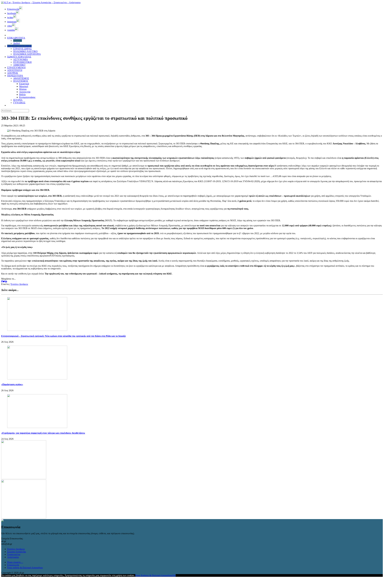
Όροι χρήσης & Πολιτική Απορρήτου (25, 567)
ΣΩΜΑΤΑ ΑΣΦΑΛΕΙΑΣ (19, 56)
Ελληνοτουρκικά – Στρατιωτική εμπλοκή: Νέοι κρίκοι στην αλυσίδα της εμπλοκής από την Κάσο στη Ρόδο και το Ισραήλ (63, 336)
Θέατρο (23, 89)
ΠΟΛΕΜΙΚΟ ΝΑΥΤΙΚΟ (25, 51)
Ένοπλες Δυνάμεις (19, 284)
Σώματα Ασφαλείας (16, 551)
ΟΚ (174, 575)
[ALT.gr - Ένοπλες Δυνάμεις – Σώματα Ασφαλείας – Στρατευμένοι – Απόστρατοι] (41, 2)
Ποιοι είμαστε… (15, 562)
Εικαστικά (24, 83)
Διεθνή (16, 43)
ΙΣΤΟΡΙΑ (17, 100)
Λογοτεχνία (24, 92)
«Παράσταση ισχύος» (12, 384)
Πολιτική (17, 40)
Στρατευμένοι (13, 554)
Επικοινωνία (13, 565)
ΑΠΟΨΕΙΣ (12, 73)
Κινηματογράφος (27, 97)
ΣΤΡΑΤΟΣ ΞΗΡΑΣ (22, 48)
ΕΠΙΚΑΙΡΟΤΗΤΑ (16, 38)
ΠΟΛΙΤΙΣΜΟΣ (20, 81)
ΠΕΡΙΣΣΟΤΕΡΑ (15, 75)
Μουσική (23, 86)
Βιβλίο (22, 94)
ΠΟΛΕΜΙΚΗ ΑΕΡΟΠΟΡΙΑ (27, 54)
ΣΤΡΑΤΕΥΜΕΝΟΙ (16, 67)
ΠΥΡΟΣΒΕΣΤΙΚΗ (22, 62)
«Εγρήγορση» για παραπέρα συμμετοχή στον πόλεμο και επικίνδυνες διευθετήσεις (43, 433)
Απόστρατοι (13, 557)
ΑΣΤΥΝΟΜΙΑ (20, 59)
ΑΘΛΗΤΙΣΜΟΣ (21, 78)
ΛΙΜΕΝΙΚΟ (19, 65)
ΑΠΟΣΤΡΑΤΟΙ (14, 70)
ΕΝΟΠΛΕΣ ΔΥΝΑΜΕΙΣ (19, 46)
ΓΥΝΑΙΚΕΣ (19, 102)
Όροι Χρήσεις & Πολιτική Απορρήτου (153, 575)
